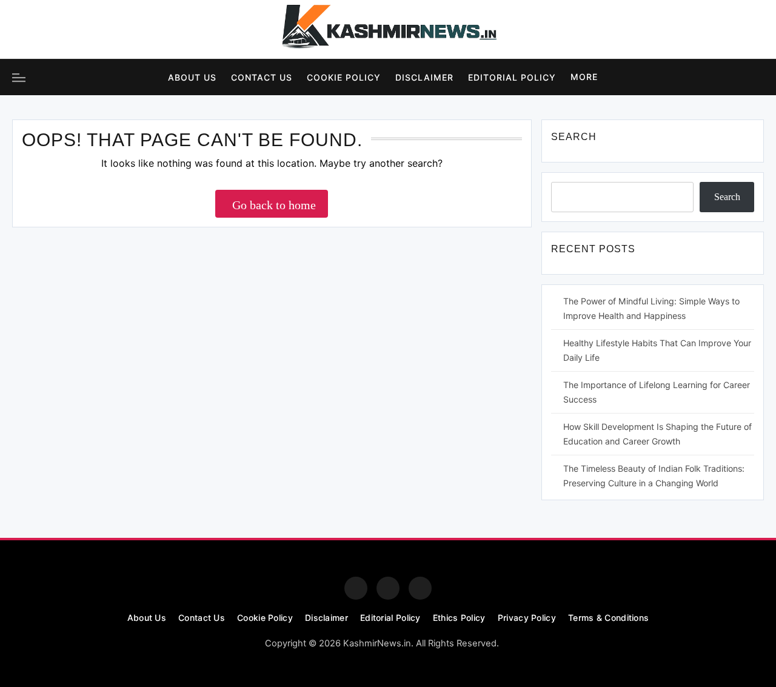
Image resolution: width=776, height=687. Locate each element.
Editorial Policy (512, 77)
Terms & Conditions (608, 617)
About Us (192, 77)
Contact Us (261, 77)
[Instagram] (57, 29)
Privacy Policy (527, 617)
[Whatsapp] (420, 588)
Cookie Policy (344, 77)
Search (727, 197)
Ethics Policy (459, 617)
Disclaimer (424, 77)
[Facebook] (23, 29)
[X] (90, 29)
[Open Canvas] (18, 77)
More (584, 77)
